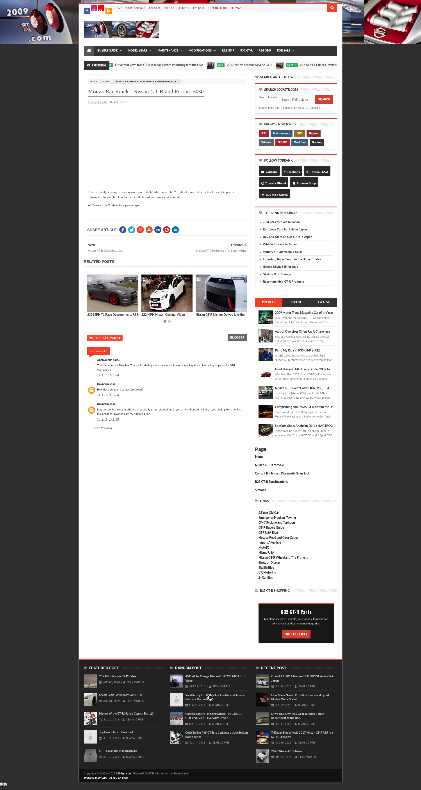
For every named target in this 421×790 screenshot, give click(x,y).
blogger (237, 337)
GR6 (299, 133)
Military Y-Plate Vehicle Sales (282, 251)
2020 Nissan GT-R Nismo (287, 751)
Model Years (137, 50)
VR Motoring (267, 572)
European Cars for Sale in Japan (285, 229)
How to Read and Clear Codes (278, 537)
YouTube (271, 172)
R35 (263, 133)
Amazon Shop (306, 183)
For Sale (283, 50)
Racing (317, 142)
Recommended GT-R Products (283, 281)
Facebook (293, 172)
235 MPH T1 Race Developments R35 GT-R (309, 65)
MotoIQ (264, 547)
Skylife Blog (266, 567)
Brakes (313, 133)
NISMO (282, 142)
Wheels (266, 142)
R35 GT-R (198, 8)
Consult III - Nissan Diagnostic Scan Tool (282, 473)
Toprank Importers (95, 777)
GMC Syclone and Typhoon (277, 522)
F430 (116, 102)
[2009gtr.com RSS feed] (108, 11)
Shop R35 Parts (296, 634)
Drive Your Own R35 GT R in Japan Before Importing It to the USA (140, 65)
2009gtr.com (124, 773)
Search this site (268, 97)
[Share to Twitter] (96, 308)
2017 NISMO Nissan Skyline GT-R (230, 65)
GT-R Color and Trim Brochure (118, 751)
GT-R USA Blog (118, 777)
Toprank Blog (217, 8)
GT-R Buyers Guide (271, 527)
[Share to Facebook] (91, 308)
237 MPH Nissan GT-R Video (117, 676)
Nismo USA (266, 552)
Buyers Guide (107, 50)
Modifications (200, 50)
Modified (300, 142)
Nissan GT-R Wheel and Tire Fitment (283, 557)
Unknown (103, 384)
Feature (129, 278)
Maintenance (167, 50)
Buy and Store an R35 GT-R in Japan (287, 237)
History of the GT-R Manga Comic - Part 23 (126, 713)
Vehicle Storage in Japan (280, 244)
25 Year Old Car (269, 512)
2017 (201, 65)
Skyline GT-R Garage (277, 274)
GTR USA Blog (268, 532)
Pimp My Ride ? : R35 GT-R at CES (298, 350)
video (106, 81)
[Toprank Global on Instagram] (94, 8)
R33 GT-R (169, 8)
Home (118, 8)
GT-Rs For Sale (135, 8)
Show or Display (269, 562)
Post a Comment (102, 428)
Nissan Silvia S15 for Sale (280, 266)
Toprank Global (275, 183)
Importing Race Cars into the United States (292, 259)
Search (324, 99)
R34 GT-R (183, 8)
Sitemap (236, 8)
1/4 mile (238, 278)
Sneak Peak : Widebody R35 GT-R (120, 695)
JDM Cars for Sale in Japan (281, 222)
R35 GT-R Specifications (271, 481)
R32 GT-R (154, 8)
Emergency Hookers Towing (277, 517)
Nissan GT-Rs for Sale (269, 465)
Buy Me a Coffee (277, 194)
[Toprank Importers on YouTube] (101, 8)
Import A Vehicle (270, 542)
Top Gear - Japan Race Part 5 (117, 732)
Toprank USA (319, 172)
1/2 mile (272, 65)
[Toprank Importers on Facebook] (87, 11)
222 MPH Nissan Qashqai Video (109, 314)
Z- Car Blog (266, 577)
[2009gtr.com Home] (89, 51)
